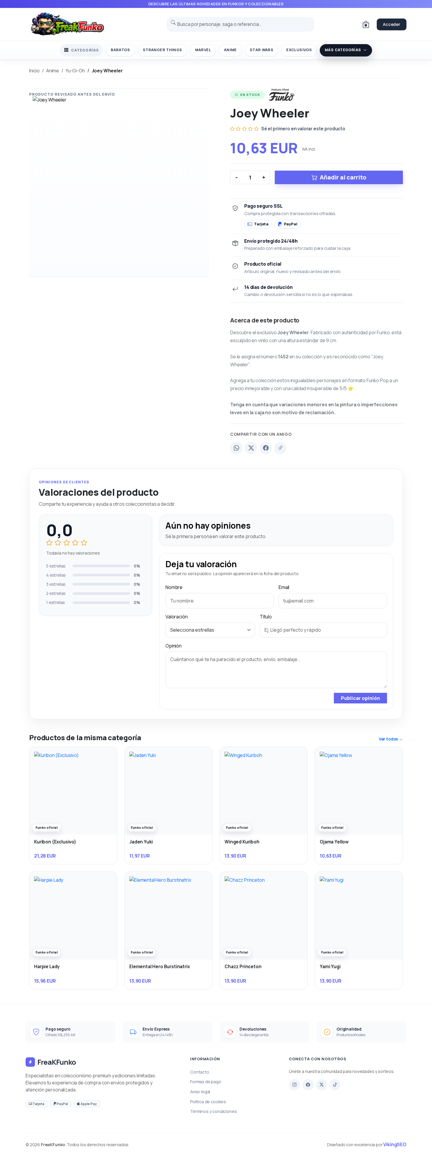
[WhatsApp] (236, 448)
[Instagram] (294, 1084)
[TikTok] (335, 1084)
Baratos (120, 49)
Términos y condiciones (213, 1111)
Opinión (173, 646)
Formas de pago (205, 1081)
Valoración (176, 616)
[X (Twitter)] (251, 448)
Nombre (173, 587)
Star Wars (261, 49)
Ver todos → (391, 739)
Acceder (391, 24)
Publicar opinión (360, 698)
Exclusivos (299, 49)
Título (266, 616)
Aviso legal (200, 1091)
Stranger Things (162, 49)
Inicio (34, 70)
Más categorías (343, 49)
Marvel (203, 49)
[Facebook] (265, 448)
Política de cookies (208, 1101)
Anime (230, 49)
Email (284, 587)
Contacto (199, 1072)
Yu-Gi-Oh (75, 70)
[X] (321, 1084)
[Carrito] (366, 24)
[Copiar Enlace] (280, 448)
